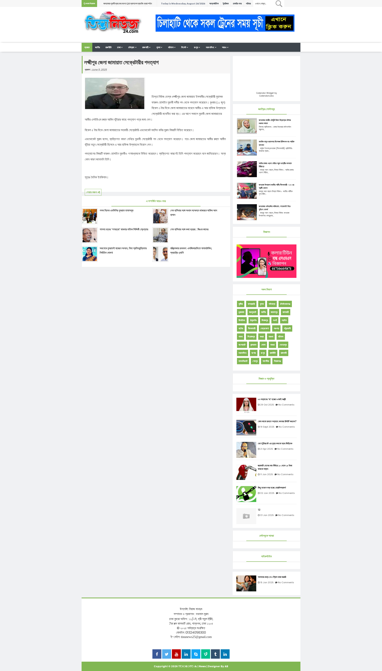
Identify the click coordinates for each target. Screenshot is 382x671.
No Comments (286, 404)
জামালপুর (274, 312)
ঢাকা (119, 47)
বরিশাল (170, 47)
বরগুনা (271, 336)
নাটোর (241, 328)
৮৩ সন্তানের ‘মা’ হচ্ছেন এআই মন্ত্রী (272, 399)
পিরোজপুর (251, 336)
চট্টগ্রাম (131, 47)
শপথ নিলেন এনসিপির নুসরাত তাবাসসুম (116, 210)
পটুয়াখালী (287, 328)
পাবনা (241, 336)
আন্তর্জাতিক (214, 3)
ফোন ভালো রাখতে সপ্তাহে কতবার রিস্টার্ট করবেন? (277, 421)
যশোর (253, 353)
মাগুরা (272, 344)
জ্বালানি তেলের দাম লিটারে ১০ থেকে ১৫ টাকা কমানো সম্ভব (275, 467)
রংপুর (196, 47)
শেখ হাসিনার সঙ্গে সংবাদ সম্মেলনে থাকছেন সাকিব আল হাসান (193, 212)
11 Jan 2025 (266, 474)
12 (259, 509)
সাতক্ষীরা (266, 361)
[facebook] (156, 654)
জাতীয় (97, 47)
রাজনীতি (108, 47)
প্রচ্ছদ (87, 47)
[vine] (205, 654)
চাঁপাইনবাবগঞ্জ (285, 304)
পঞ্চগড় (276, 328)
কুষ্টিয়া (241, 304)
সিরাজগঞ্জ (277, 361)
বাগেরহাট (242, 344)
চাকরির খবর (237, 3)
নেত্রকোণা (264, 328)
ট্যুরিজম (226, 3)
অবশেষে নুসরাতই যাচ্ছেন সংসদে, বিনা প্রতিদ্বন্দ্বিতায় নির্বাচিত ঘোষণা (123, 250)
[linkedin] (186, 654)
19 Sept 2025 (267, 426)
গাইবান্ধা (272, 304)
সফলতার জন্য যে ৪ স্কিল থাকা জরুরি (272, 577)
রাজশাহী (145, 47)
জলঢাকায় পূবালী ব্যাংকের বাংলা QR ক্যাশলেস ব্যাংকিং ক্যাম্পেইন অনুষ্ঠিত (127, 4)
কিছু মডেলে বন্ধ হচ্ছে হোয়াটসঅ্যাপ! (272, 487)
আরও (224, 47)
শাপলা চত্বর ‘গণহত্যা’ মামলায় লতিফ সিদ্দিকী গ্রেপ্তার (124, 229)
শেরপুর (255, 361)
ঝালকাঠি (286, 312)
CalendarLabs (266, 95)
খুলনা (158, 47)
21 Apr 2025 (266, 448)
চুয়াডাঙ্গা (241, 312)
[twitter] (166, 654)
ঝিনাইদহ (242, 320)
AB (226, 666)
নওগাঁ (275, 320)
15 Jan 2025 (267, 582)
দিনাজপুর (265, 320)
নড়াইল (284, 320)
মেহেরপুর (283, 344)
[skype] (195, 654)
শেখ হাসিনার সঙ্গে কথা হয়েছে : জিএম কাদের (189, 229)
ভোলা (263, 344)
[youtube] (176, 654)
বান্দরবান (253, 344)
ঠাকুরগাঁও (253, 320)
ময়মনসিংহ (210, 47)
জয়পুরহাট (252, 312)
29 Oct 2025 (267, 404)
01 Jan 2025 (267, 515)
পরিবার (248, 3)
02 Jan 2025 (267, 493)
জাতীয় (263, 312)
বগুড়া (262, 336)
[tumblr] (215, 654)
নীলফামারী (251, 328)
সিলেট (183, 47)
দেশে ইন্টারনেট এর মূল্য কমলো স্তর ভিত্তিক (275, 443)
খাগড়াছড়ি (251, 304)
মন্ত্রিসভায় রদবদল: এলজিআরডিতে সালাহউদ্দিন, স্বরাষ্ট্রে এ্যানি (191, 250)
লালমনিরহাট (243, 361)
